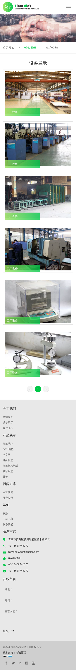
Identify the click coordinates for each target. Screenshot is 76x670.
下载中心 (8, 518)
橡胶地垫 (8, 443)
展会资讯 (8, 497)
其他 (5, 476)
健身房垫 (8, 460)
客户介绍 (52, 48)
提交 (6, 631)
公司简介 (9, 48)
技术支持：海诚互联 (14, 652)
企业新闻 (8, 492)
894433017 (15, 558)
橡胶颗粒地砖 (10, 465)
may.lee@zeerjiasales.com (23, 551)
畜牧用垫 (8, 471)
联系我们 (8, 524)
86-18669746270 (18, 545)
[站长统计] (7, 656)
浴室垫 (7, 454)
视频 (5, 513)
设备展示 (30, 48)
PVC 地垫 (8, 449)
